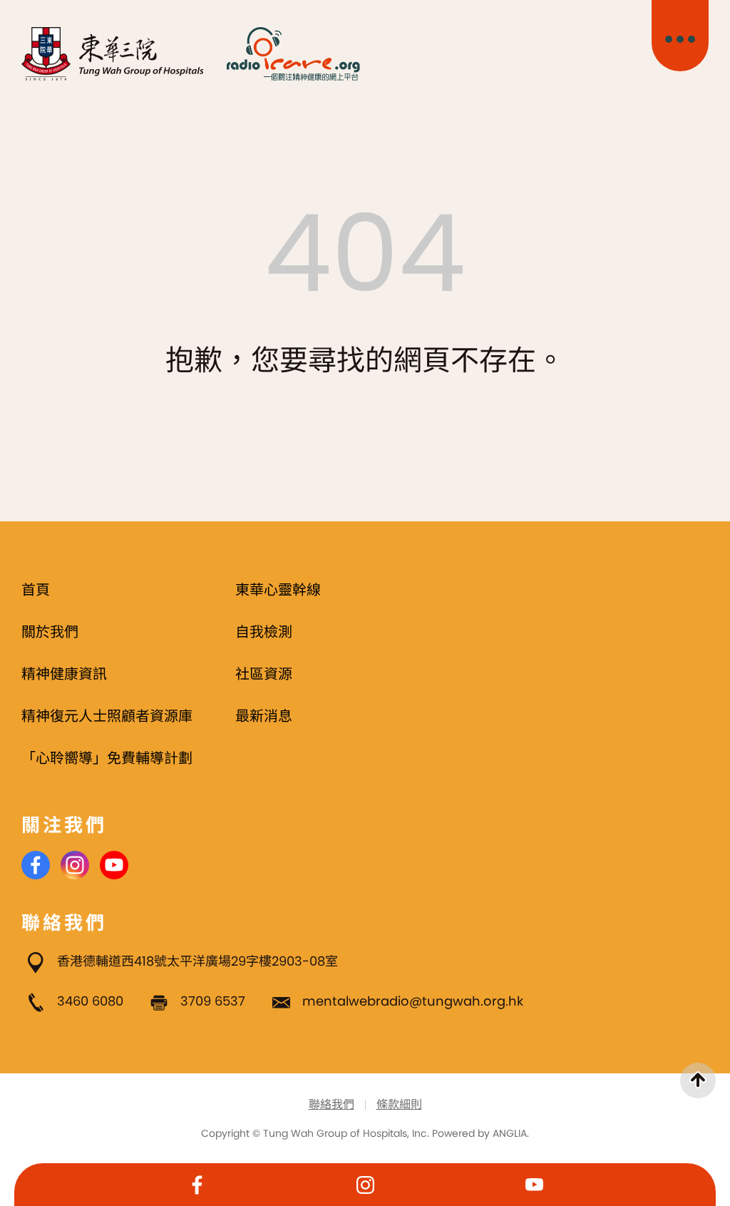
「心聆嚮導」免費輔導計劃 (106, 758)
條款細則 (399, 1104)
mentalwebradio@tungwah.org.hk (412, 1001)
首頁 (35, 590)
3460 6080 (90, 1001)
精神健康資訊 (64, 674)
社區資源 (263, 674)
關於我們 (49, 632)
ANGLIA (510, 1133)
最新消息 (263, 716)
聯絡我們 (331, 1104)
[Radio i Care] (293, 54)
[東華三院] (113, 54)
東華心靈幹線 (278, 590)
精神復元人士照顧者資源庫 (106, 716)
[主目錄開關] (680, 35)
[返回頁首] (698, 1080)
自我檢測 (263, 632)
